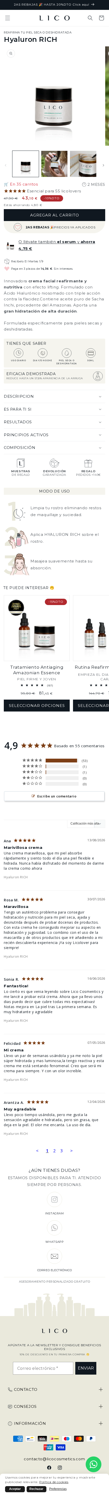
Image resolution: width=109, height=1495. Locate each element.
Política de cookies (53, 1482)
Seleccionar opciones (37, 705)
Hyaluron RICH (16, 877)
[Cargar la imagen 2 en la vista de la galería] (54, 164)
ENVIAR (86, 1368)
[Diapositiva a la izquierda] (5, 165)
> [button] (71, 1151)
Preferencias (58, 1489)
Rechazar (36, 1489)
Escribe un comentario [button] (57, 796)
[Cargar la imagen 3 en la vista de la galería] (83, 164)
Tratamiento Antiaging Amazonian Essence (37, 670)
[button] (7, 18)
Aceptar (15, 1489)
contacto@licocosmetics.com (54, 1458)
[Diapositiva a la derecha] (103, 165)
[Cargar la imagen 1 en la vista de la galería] (25, 164)
